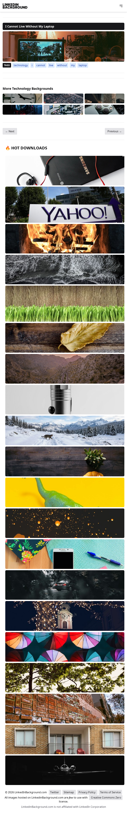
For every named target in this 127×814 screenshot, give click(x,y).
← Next (9, 131)
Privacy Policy (87, 792)
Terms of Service (110, 792)
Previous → (114, 131)
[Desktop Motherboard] (63, 98)
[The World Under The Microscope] (63, 110)
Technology (21, 65)
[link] (63, 46)
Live (51, 65)
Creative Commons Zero (105, 797)
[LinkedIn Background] (15, 6)
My (73, 65)
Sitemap (69, 792)
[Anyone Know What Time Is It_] (22, 98)
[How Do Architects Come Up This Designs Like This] (104, 98)
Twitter (55, 792)
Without (62, 65)
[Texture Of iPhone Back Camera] (104, 110)
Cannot (40, 65)
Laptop (83, 65)
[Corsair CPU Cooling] (22, 110)
